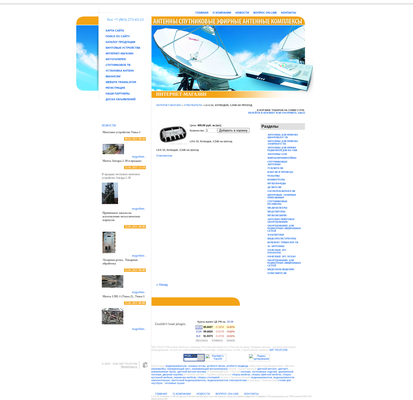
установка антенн (120, 70)
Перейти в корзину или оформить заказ (276, 112)
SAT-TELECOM (278, 349)
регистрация (115, 87)
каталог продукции (120, 42)
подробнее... (139, 156)
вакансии (113, 76)
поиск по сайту (118, 36)
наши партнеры (118, 93)
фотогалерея (116, 59)
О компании (222, 12)
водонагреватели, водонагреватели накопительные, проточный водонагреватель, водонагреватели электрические (222, 379)
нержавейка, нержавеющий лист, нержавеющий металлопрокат (189, 368)
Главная (202, 12)
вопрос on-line (265, 12)
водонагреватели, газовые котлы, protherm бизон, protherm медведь (207, 365)
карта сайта (115, 30)
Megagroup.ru (129, 366)
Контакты (288, 12)
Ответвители (193, 105)
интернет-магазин (119, 53)
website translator (121, 82)
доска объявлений (121, 99)
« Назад (162, 284)
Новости (242, 12)
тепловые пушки (174, 383)
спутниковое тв (118, 64)
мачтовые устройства (123, 47)
